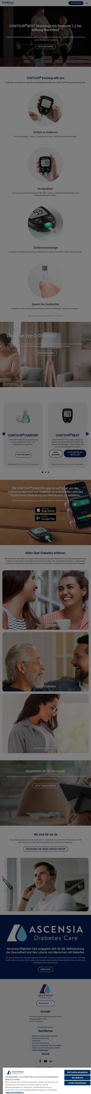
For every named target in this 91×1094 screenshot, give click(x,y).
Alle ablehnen (77, 1078)
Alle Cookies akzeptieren (77, 1072)
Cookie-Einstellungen (77, 1083)
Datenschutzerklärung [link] (15, 1093)
